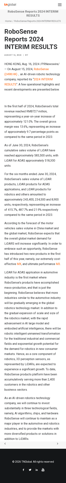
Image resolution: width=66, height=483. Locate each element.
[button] (60, 4)
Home (8, 21)
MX (19, 264)
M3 (58, 264)
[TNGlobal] (10, 4)
